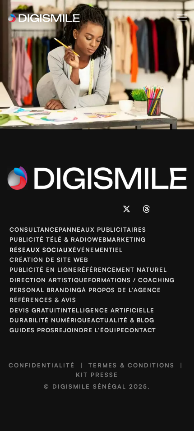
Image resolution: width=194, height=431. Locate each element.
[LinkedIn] (47, 209)
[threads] (146, 209)
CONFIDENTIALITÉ (42, 365)
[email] (106, 209)
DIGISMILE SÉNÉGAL (89, 386)
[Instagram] (67, 209)
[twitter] (126, 209)
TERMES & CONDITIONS (131, 365)
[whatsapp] (87, 209)
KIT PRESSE (97, 374)
